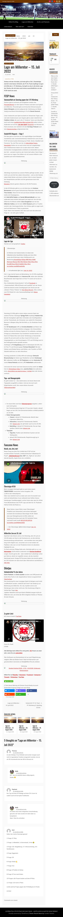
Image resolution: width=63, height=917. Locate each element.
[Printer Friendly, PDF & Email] (8, 682)
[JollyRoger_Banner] (24, 603)
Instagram (50, 1)
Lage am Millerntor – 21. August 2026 (9, 728)
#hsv (30, 259)
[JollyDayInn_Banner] (24, 301)
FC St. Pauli (8, 697)
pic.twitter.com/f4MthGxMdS (16, 522)
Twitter (23, 244)
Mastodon (59, 1)
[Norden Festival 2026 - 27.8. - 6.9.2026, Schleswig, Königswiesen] (24, 670)
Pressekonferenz (9, 104)
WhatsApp (14, 677)
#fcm (29, 264)
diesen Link (16, 424)
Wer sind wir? (20, 26)
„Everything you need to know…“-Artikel (20, 371)
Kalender (30, 26)
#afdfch (21, 264)
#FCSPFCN (28, 520)
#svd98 (9, 264)
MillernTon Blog (13, 22)
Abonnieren (54, 185)
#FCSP (23, 520)
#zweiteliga (17, 259)
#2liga (24, 259)
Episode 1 (7, 184)
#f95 (27, 259)
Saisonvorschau (12, 129)
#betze (25, 262)
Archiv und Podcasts (43, 22)
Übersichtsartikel (10, 387)
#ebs (29, 262)
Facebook (52, 1)
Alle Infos (7, 562)
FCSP (13, 697)
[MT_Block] (54, 138)
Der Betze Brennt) (27, 290)
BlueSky (57, 1)
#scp (13, 264)
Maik (16, 771)
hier (16, 590)
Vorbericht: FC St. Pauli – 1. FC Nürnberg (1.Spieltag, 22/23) (34, 705)
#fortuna (9, 262)
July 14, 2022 (28, 270)
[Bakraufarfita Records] (54, 48)
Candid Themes (49, 913)
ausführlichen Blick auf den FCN (23, 122)
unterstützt (19, 653)
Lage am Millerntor (27, 22)
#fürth (17, 264)
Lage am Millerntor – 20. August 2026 (23, 728)
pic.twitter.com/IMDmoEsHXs (16, 266)
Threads (6, 677)
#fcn (36, 262)
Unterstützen (8, 26)
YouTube (54, 1)
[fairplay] (24, 163)
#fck (22, 262)
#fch (19, 262)
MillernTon (9, 9)
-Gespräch (26, 124)
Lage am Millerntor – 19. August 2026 (37, 728)
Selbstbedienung (14, 456)
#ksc (25, 264)
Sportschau (8, 579)
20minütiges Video (14, 369)
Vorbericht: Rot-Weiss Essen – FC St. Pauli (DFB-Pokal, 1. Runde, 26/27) (54, 102)
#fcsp (33, 262)
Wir (31, 651)
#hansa (15, 262)
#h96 (34, 259)
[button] (10, 690)
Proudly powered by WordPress (19, 913)
